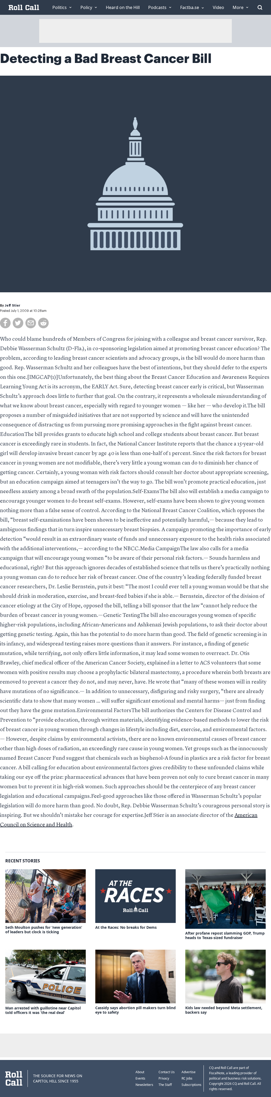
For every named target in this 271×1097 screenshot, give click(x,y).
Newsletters (144, 1084)
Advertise (189, 1072)
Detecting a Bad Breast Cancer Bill (106, 58)
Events (140, 1078)
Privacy (164, 1078)
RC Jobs (187, 1078)
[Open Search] (260, 7)
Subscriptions (191, 1084)
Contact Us (167, 1072)
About (140, 1072)
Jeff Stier (12, 305)
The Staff (165, 1084)
